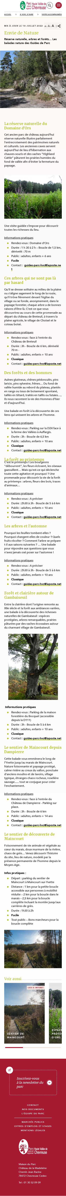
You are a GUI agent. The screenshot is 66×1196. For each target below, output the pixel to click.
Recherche (49, 5)
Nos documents (33, 1109)
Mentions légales (33, 1130)
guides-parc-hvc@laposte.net (36, 267)
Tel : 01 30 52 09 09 (30, 1182)
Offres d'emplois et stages (33, 1126)
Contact (33, 1105)
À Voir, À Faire (26, 14)
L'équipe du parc (33, 1113)
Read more (24, 1013)
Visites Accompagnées (52, 14)
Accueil (7, 14)
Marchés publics (33, 1122)
